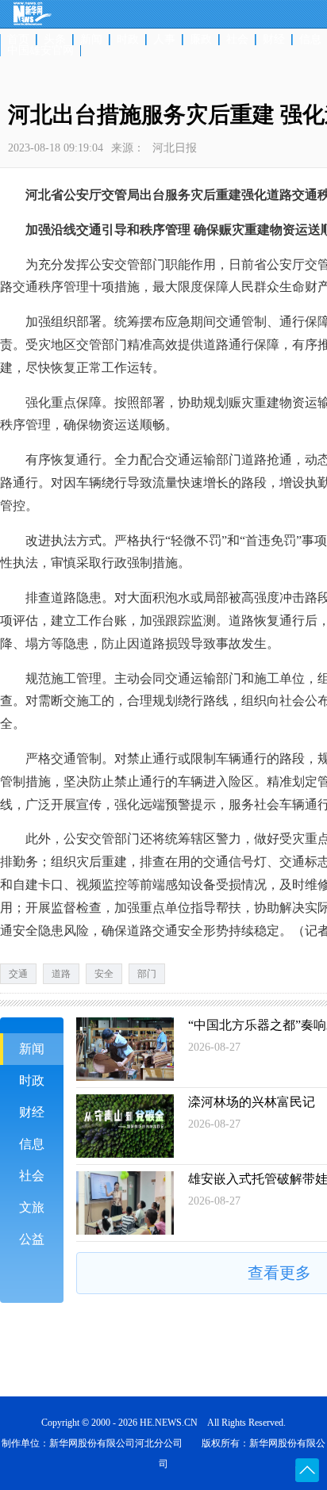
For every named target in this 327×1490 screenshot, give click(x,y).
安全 (103, 973)
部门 (146, 973)
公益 (31, 1239)
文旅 (31, 1207)
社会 (237, 39)
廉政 (201, 39)
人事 (164, 39)
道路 (61, 973)
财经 (274, 39)
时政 (128, 39)
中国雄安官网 (40, 50)
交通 (18, 973)
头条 (55, 39)
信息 (31, 1144)
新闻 (91, 39)
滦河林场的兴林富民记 (251, 1102)
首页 (18, 39)
